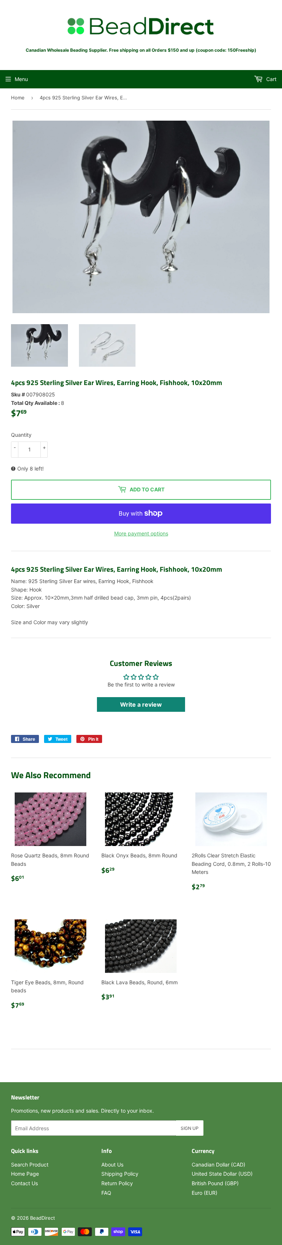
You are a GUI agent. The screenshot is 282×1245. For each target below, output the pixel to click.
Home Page (25, 1174)
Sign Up (190, 1128)
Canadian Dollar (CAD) (218, 1164)
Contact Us (24, 1183)
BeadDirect (42, 1218)
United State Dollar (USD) (222, 1174)
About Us (112, 1164)
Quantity (21, 435)
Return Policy (117, 1183)
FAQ (106, 1193)
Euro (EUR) (204, 1193)
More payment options (141, 533)
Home (18, 97)
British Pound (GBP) (215, 1183)
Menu (21, 79)
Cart (270, 79)
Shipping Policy (119, 1174)
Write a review (141, 704)
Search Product (29, 1164)
